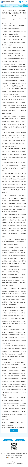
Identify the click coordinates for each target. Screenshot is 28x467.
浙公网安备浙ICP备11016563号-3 (15, 457)
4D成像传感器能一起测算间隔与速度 (15, 427)
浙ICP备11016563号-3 (15, 458)
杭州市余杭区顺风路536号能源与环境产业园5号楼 (14, 463)
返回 (14, 430)
